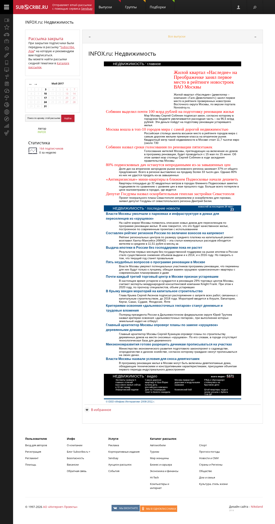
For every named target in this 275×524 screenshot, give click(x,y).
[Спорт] (6, 105)
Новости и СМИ (209, 458)
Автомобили (158, 445)
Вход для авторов (36, 445)
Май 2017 (58, 83)
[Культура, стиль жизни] (6, 77)
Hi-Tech (154, 477)
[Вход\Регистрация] (239, 7)
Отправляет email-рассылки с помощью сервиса (72, 6)
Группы (131, 7)
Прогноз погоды (209, 451)
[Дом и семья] (6, 48)
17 (45, 98)
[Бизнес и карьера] (6, 41)
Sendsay (113, 458)
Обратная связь (77, 471)
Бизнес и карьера (161, 464)
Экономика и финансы (164, 471)
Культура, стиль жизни (213, 484)
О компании (74, 445)
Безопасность (75, 458)
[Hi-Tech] (6, 62)
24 (45, 102)
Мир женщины (159, 458)
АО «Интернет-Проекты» (60, 507)
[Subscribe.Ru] (31, 7)
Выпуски (105, 7)
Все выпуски (176, 36)
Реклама (113, 445)
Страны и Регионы (210, 464)
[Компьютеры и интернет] (6, 70)
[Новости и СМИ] (6, 84)
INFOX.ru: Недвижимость (49, 22)
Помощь (30, 464)
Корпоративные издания (124, 451)
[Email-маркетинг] (6, 133)
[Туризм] (6, 119)
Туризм (154, 451)
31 (45, 106)
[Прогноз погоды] (6, 98)
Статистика (39, 143)
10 (45, 93)
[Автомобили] (6, 34)
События (113, 471)
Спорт (203, 445)
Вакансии (73, 464)
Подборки (158, 7)
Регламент (31, 458)
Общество (205, 471)
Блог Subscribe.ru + (79, 451)
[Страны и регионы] (6, 112)
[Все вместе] (6, 20)
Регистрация (33, 451)
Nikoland (257, 506)
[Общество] (6, 91)
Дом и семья (207, 477)
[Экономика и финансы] (6, 126)
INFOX (42, 132)
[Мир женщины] (6, 55)
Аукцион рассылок (120, 464)
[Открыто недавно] (6, 27)
